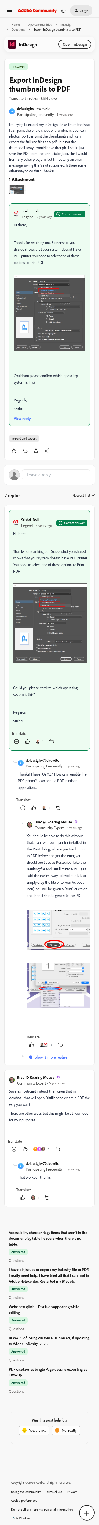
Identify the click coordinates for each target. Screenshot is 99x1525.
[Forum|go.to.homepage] (37, 10)
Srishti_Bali (30, 211)
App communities (40, 24)
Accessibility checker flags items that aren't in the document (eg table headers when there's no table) (48, 1238)
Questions (18, 29)
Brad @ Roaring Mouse (53, 821)
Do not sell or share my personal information (42, 1509)
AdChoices (23, 1518)
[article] (49, 630)
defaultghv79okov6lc (33, 108)
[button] (10, 12)
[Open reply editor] (49, 475)
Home (16, 24)
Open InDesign (75, 44)
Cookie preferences (24, 1500)
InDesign (66, 24)
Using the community (26, 1492)
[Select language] (63, 10)
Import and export (24, 438)
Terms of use (53, 1492)
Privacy (72, 1492)
